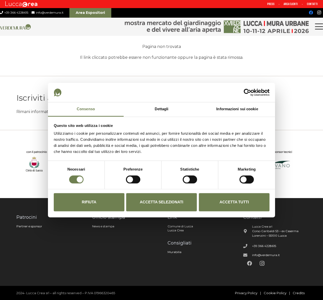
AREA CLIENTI (291, 4)
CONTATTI (312, 4)
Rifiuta (89, 202)
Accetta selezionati (161, 202)
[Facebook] (311, 13)
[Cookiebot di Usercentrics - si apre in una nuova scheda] (247, 92)
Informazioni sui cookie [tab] (237, 109)
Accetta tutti (234, 202)
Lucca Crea (176, 230)
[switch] (133, 179)
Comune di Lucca (180, 226)
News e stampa (103, 226)
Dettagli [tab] (162, 109)
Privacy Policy (246, 293)
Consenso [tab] (86, 109)
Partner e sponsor (29, 226)
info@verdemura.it (266, 255)
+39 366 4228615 (264, 246)
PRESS (271, 4)
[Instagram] (319, 13)
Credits (299, 293)
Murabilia (174, 252)
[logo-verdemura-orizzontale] (16, 26)
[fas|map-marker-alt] (247, 231)
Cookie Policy (275, 293)
